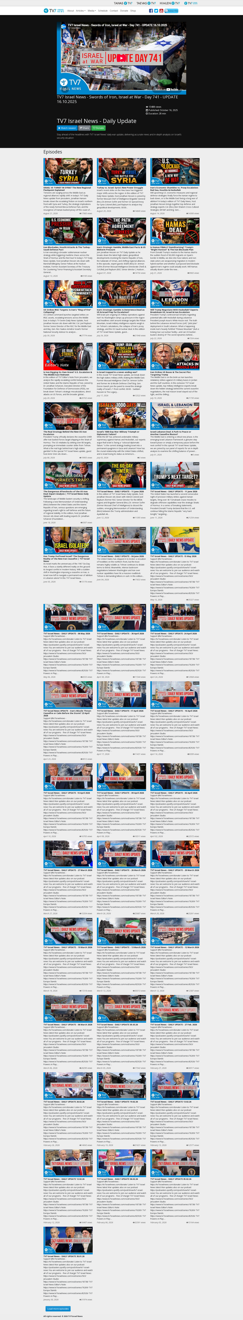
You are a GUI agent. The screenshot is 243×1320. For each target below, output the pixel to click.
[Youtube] (161, 11)
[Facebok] (150, 11)
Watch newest (68, 128)
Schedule (103, 10)
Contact (114, 10)
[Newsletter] (171, 11)
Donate (124, 10)
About (70, 10)
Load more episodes (58, 1308)
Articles (80, 10)
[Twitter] (156, 11)
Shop (133, 10)
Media (91, 10)
